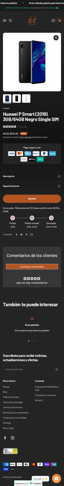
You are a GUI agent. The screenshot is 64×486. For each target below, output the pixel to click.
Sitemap (7, 423)
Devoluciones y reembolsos (16, 412)
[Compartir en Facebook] (16, 234)
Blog (5, 392)
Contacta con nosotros (45, 395)
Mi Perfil (38, 400)
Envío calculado (25, 137)
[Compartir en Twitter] (21, 234)
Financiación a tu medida (14, 417)
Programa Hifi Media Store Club (47, 388)
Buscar (6, 387)
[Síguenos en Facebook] (5, 438)
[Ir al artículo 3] (26, 99)
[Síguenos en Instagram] (13, 438)
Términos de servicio (12, 407)
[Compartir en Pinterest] (26, 234)
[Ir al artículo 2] (17, 99)
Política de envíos (11, 397)
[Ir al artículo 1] (7, 99)
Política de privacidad (13, 402)
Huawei (6, 108)
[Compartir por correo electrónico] (31, 234)
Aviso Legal (8, 428)
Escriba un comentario (32, 266)
